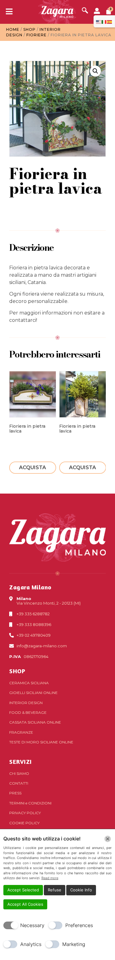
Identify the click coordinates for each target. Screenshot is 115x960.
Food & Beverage (28, 712)
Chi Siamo (19, 773)
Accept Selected (23, 889)
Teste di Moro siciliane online (41, 742)
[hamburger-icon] (7, 12)
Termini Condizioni (30, 803)
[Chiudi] (108, 839)
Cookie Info (81, 889)
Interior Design (26, 702)
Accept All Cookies (25, 904)
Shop (29, 29)
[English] (99, 21)
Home (12, 29)
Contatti (18, 783)
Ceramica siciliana (29, 683)
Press (15, 793)
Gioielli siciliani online (33, 692)
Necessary (32, 925)
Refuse (54, 889)
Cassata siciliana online (35, 722)
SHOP (17, 671)
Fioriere (36, 35)
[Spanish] (110, 21)
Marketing (73, 944)
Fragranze (21, 732)
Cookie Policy (24, 823)
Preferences (79, 925)
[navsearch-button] (85, 11)
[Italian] (104, 21)
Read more (49, 878)
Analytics (30, 944)
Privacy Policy (25, 813)
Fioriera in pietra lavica (27, 428)
